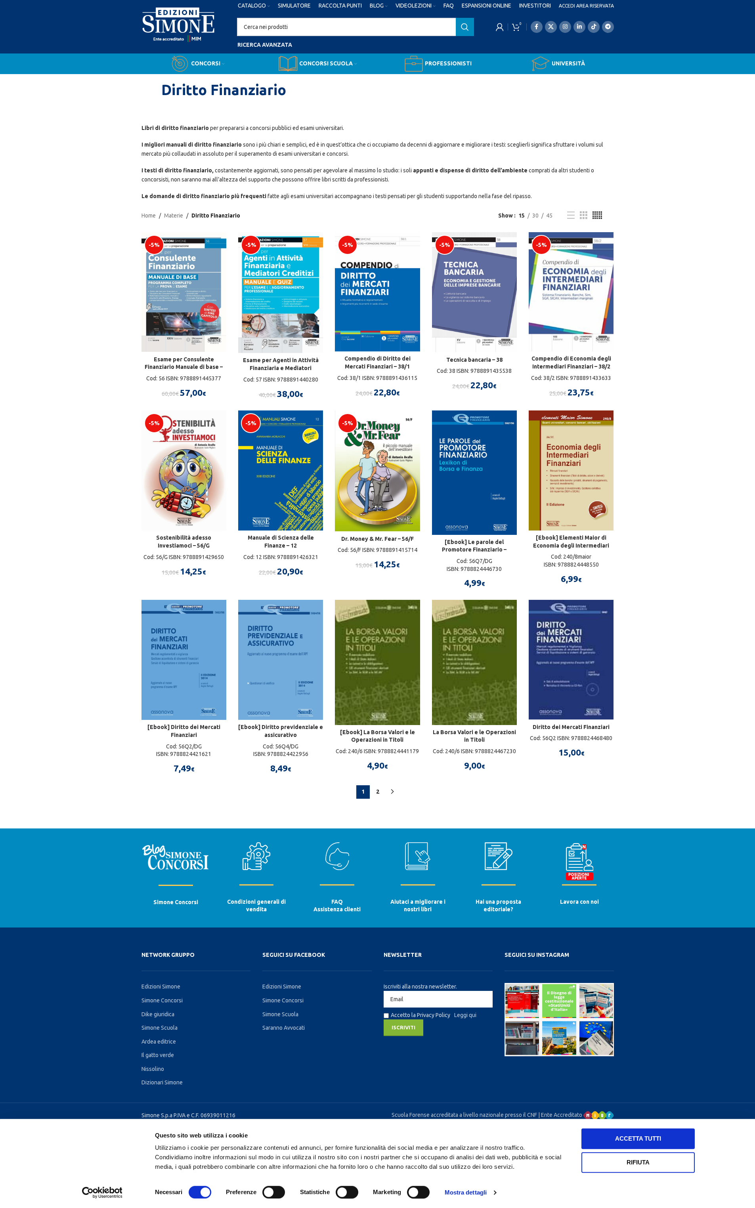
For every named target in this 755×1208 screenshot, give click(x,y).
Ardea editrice (158, 1041)
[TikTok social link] (594, 27)
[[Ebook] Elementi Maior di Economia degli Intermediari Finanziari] (571, 470)
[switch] (273, 1192)
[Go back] (151, 90)
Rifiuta (638, 1162)
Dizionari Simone (162, 1082)
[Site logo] (178, 32)
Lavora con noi (579, 902)
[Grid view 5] (597, 215)
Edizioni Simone (160, 986)
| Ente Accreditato (560, 1115)
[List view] (571, 215)
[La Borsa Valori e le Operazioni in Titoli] (474, 662)
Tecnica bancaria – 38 (474, 360)
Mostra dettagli (466, 1192)
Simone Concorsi (175, 902)
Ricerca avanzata (264, 45)
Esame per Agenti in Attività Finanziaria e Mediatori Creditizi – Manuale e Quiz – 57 (280, 368)
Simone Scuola (159, 1028)
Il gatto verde (157, 1055)
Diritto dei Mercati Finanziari (571, 727)
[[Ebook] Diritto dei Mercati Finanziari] (183, 660)
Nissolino (152, 1069)
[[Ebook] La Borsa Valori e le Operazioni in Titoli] (377, 662)
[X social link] (551, 27)
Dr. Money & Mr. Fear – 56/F (377, 539)
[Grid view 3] (583, 215)
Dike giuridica (157, 1014)
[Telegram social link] (608, 27)
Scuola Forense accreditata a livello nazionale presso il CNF (464, 1115)
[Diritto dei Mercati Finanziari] (571, 659)
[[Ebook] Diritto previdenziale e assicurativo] (280, 660)
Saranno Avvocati (283, 1028)
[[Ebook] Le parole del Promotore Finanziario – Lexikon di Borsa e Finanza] (474, 472)
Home (148, 215)
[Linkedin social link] (579, 27)
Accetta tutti (638, 1138)
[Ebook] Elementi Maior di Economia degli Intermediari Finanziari (571, 545)
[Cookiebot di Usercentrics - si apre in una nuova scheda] (102, 1192)
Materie (173, 215)
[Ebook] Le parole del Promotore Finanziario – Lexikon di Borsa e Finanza (474, 550)
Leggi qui (465, 1015)
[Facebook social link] (537, 27)
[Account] (500, 27)
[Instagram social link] (565, 27)
